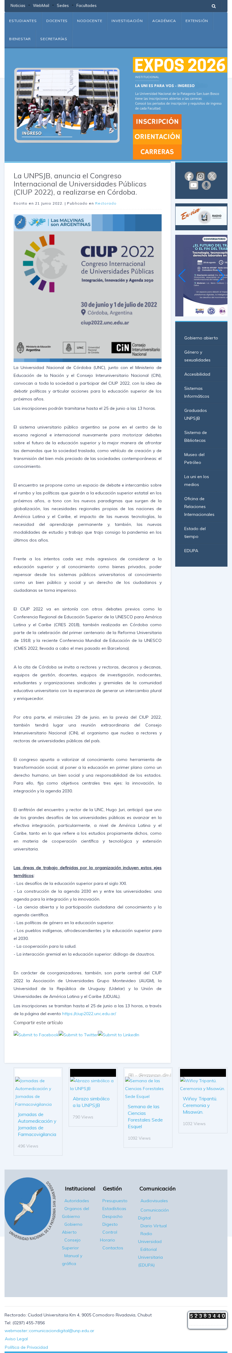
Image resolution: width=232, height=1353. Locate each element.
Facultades (86, 5)
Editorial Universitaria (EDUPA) (150, 1257)
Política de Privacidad (26, 1347)
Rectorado (106, 203)
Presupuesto (114, 1200)
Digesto (110, 1224)
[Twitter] (212, 175)
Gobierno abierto (201, 338)
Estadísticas (114, 1208)
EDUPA (191, 550)
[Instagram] (200, 175)
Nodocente (89, 20)
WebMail (41, 5)
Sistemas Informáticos (196, 392)
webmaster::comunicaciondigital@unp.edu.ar (49, 1330)
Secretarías (53, 39)
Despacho (112, 1216)
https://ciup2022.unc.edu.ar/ (89, 1013)
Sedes (63, 5)
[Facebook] (189, 175)
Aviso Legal (16, 1339)
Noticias (18, 5)
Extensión (196, 20)
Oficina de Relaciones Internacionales (199, 506)
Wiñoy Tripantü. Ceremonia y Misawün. (200, 1105)
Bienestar (20, 39)
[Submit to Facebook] (36, 1034)
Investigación (127, 20)
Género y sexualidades (197, 356)
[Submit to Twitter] (78, 1034)
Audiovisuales (154, 1200)
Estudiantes (23, 20)
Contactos (112, 1248)
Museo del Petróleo (194, 458)
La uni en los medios (196, 480)
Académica (164, 20)
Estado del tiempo (195, 532)
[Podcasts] (206, 184)
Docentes (57, 20)
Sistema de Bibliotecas (195, 436)
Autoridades (76, 1200)
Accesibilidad (197, 374)
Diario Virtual (153, 1225)
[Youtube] (193, 184)
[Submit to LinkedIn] (118, 1034)
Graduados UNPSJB (195, 414)
